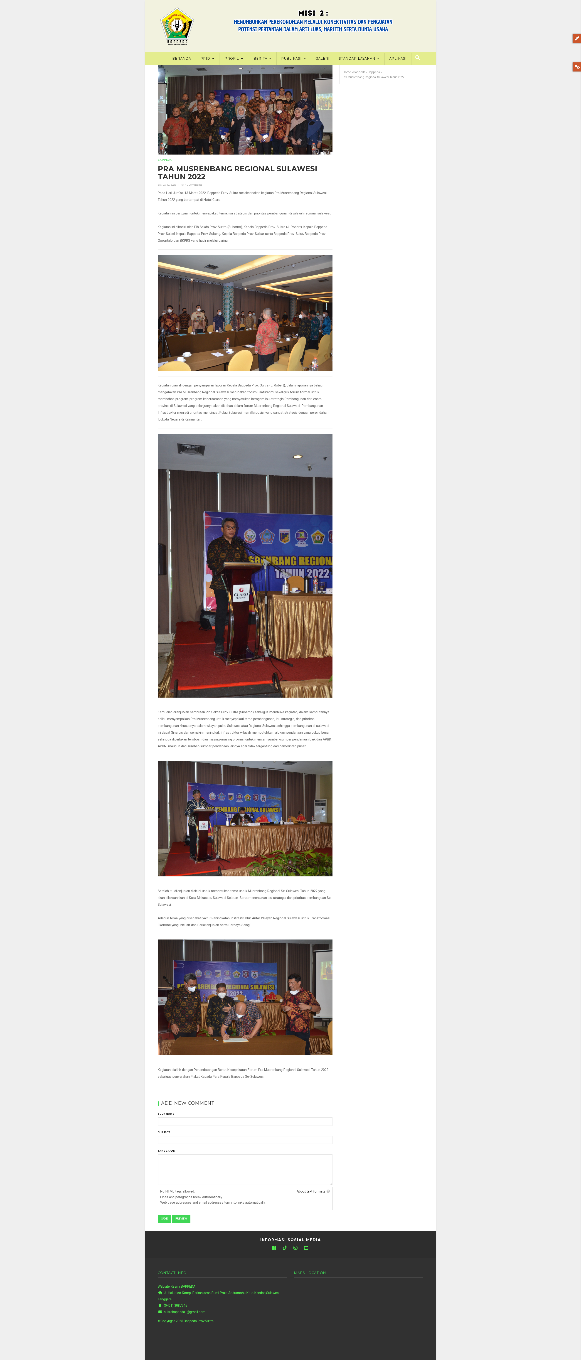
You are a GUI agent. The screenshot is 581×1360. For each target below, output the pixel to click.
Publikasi (292, 59)
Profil (232, 59)
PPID (205, 59)
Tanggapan (166, 1150)
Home (347, 72)
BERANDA (181, 59)
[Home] (177, 26)
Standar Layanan (358, 59)
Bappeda (165, 159)
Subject (164, 1132)
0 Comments (194, 184)
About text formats (311, 1191)
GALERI (322, 59)
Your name (166, 1113)
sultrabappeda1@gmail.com (184, 1312)
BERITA (261, 59)
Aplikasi (398, 59)
